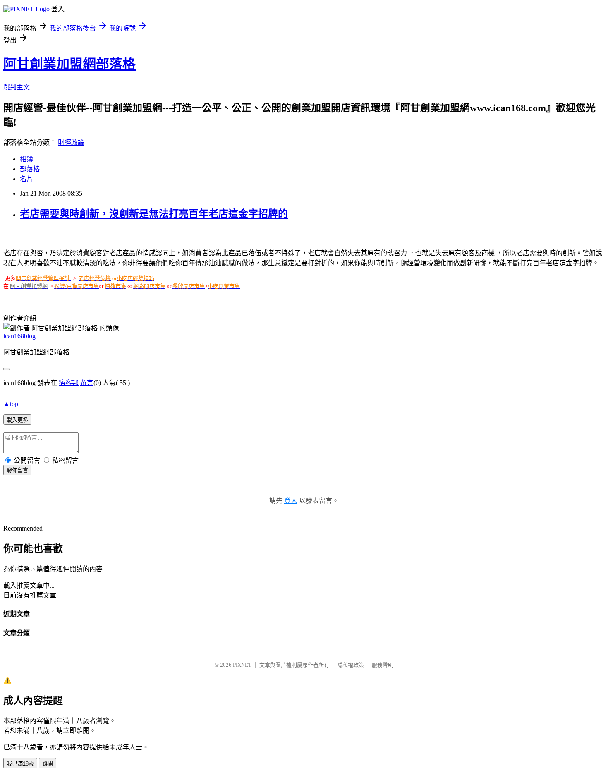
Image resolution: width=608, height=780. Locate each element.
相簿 (26, 159)
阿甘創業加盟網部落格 (69, 64)
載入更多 (17, 420)
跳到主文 (16, 87)
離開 (47, 764)
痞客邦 (69, 382)
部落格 (30, 168)
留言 (86, 382)
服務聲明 (382, 665)
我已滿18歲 (20, 764)
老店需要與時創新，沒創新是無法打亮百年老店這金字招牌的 (154, 213)
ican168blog (19, 336)
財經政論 (71, 142)
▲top (10, 403)
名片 (26, 178)
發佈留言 (17, 470)
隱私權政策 (350, 665)
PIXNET (242, 665)
